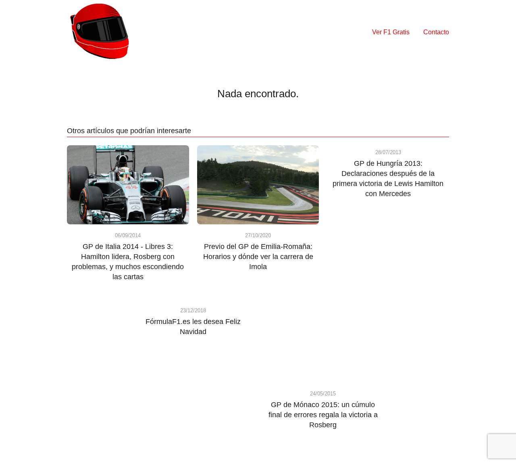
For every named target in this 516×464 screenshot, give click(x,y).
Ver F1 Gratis (391, 32)
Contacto (436, 32)
